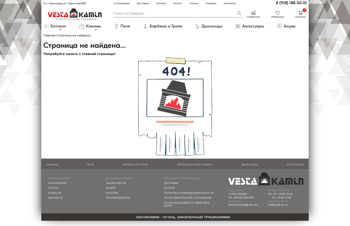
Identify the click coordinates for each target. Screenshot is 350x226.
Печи (90, 164)
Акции (110, 187)
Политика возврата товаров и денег (186, 204)
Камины (52, 164)
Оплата (161, 3)
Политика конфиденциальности (189, 192)
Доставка (143, 3)
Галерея (211, 3)
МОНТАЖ (112, 192)
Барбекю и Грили (135, 164)
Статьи (193, 3)
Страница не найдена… (74, 35)
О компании (121, 3)
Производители (118, 197)
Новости (54, 192)
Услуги (177, 3)
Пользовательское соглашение (188, 197)
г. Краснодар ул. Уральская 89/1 (66, 3)
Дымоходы (249, 164)
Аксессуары (295, 164)
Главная (49, 35)
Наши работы (116, 183)
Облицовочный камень (195, 164)
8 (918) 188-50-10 (291, 3)
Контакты (230, 3)
